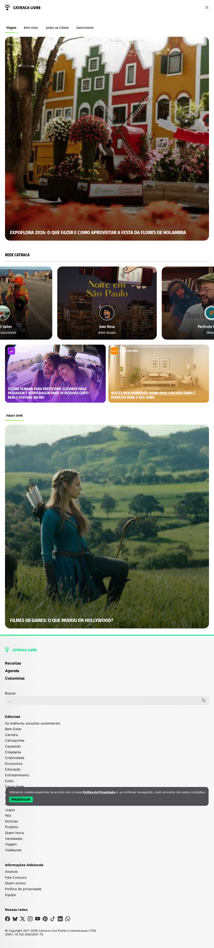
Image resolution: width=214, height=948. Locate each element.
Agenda (12, 671)
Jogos (10, 810)
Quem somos (15, 883)
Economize (14, 763)
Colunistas (15, 678)
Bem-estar (31, 28)
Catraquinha (14, 740)
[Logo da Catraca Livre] (23, 7)
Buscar (10, 693)
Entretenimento (17, 775)
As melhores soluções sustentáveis (32, 723)
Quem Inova (14, 833)
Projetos (11, 827)
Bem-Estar (13, 729)
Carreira (11, 735)
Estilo (9, 781)
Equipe (10, 895)
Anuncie (11, 871)
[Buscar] (203, 700)
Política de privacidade (23, 889)
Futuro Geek (14, 416)
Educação (13, 769)
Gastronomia (85, 28)
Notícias (11, 821)
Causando (13, 746)
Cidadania (13, 752)
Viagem (11, 28)
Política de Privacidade (99, 792)
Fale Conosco (16, 877)
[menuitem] (107, 665)
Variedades (14, 838)
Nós (8, 815)
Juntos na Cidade (57, 28)
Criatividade (14, 758)
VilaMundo (13, 850)
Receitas (13, 663)
